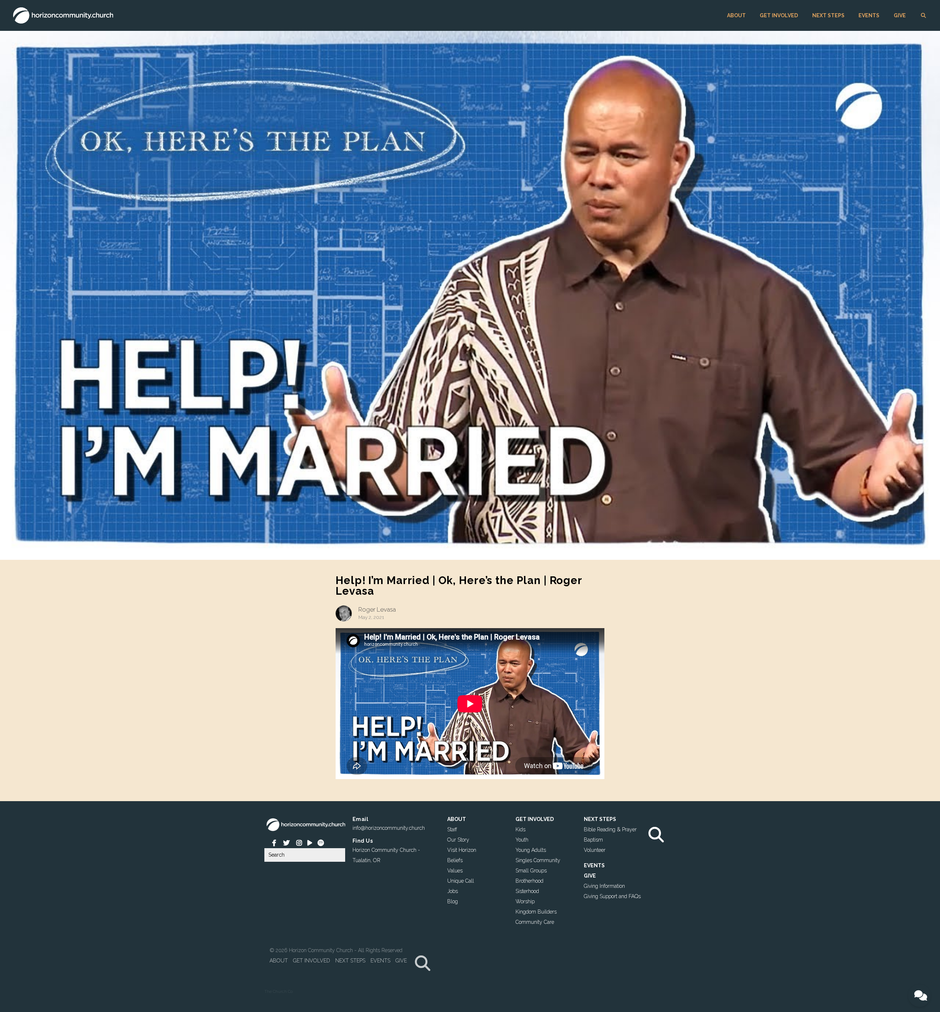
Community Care (535, 922)
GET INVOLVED (779, 15)
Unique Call (460, 881)
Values (455, 871)
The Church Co (278, 991)
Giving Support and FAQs (612, 896)
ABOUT (736, 15)
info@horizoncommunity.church (388, 828)
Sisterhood (527, 891)
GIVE (900, 15)
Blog (452, 901)
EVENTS (868, 15)
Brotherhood (529, 881)
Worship (525, 901)
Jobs (452, 891)
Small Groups (531, 871)
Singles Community (538, 860)
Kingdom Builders (536, 912)
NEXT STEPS (828, 15)
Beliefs (455, 860)
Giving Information (604, 886)
